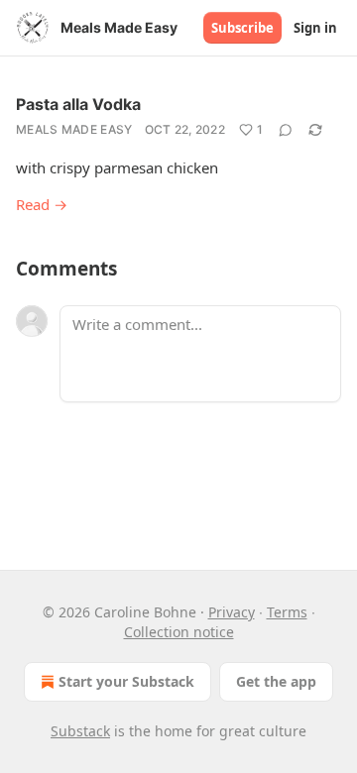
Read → (41, 204)
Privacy (231, 612)
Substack (80, 730)
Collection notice (179, 631)
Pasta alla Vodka (78, 104)
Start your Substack (126, 681)
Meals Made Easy (74, 129)
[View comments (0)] (285, 130)
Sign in (315, 28)
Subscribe (242, 28)
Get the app (276, 681)
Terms (287, 612)
